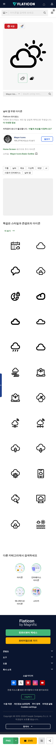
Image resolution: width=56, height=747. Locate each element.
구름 (7, 168)
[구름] (41, 245)
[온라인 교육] (15, 372)
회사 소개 (7, 669)
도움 (5, 663)
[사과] (41, 397)
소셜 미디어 (28, 675)
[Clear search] (38, 13)
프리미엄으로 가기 (28, 640)
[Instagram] (35, 682)
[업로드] (41, 372)
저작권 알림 (47, 704)
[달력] (15, 245)
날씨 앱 (27, 172)
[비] (15, 347)
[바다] (41, 524)
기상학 (31, 168)
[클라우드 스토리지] (41, 499)
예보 (22, 168)
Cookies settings (29, 707)
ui (46, 168)
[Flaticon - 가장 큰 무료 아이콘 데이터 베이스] (24, 4)
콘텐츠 (6, 651)
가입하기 (28, 697)
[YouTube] (42, 682)
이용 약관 (8, 704)
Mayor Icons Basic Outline (22, 154)
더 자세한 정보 (9, 122)
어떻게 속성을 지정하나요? (40, 129)
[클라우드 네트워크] (15, 423)
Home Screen (9, 149)
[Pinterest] (28, 682)
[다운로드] (15, 397)
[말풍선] (15, 271)
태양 (40, 168)
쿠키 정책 (36, 704)
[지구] (15, 296)
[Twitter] (20, 682)
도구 (5, 657)
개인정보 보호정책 (22, 704)
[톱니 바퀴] (15, 473)
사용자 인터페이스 (13, 172)
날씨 (14, 168)
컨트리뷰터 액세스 (28, 632)
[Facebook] (13, 682)
